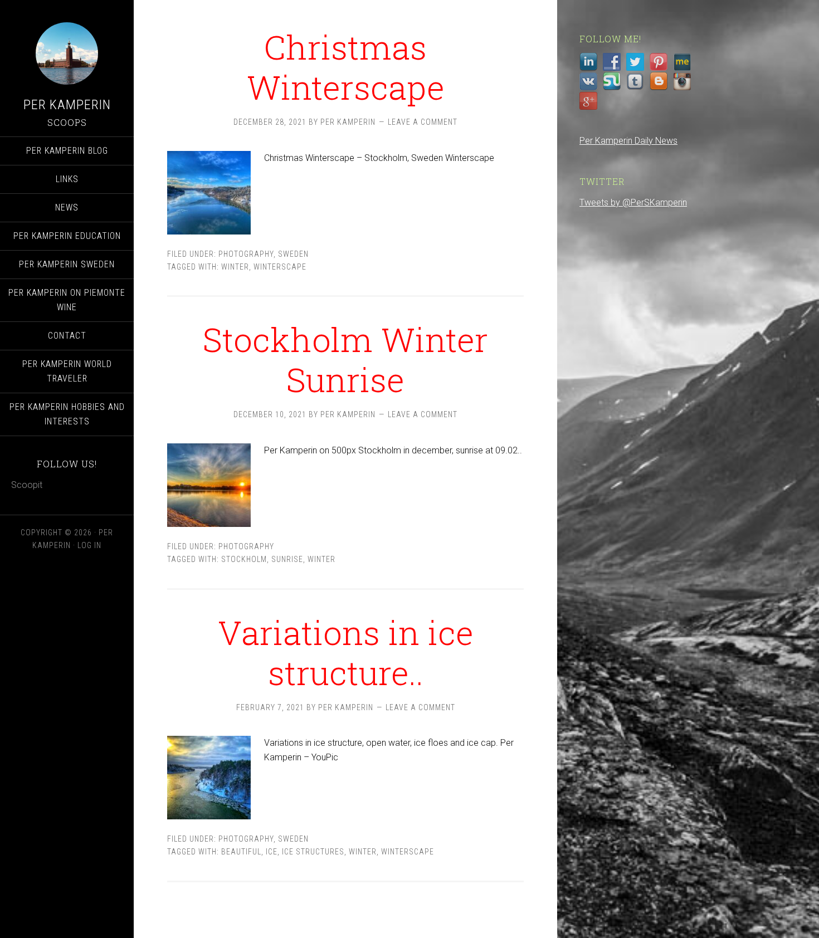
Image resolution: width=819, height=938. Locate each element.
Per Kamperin (67, 105)
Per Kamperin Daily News (628, 140)
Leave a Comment (422, 122)
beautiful (241, 851)
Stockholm (244, 559)
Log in (89, 545)
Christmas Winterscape (346, 67)
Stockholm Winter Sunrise (345, 359)
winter (235, 266)
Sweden (293, 254)
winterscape (280, 266)
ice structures (313, 851)
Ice (271, 851)
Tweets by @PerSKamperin (633, 202)
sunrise (287, 559)
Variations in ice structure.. (346, 652)
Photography (246, 254)
